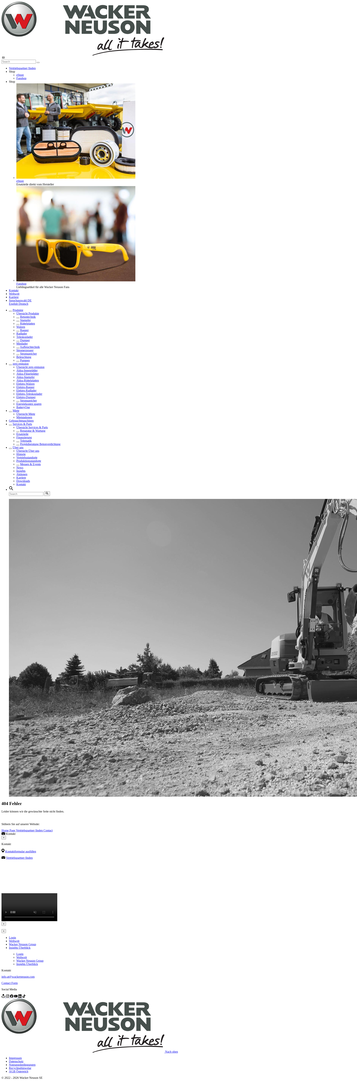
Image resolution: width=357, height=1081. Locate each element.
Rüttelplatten (27, 323)
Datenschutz (16, 1061)
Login (12, 937)
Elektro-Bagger (25, 387)
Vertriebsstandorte (26, 457)
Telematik (26, 440)
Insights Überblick (19, 947)
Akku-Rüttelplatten (27, 380)
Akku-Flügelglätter (27, 373)
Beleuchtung (23, 357)
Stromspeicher (28, 353)
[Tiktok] (24, 996)
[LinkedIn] (20, 996)
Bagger (24, 330)
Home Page (8, 830)
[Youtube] (16, 996)
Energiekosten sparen (28, 403)
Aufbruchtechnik (30, 347)
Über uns (18, 447)
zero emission (21, 363)
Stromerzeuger (24, 350)
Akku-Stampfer (25, 377)
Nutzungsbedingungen (22, 1064)
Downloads (23, 481)
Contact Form (9, 983)
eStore (20, 74)
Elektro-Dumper (26, 397)
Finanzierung (24, 437)
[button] (20, 300)
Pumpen (25, 360)
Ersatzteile (22, 434)
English (14, 303)
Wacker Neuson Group (22, 944)
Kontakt (13, 290)
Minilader (22, 343)
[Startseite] (82, 54)
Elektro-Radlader (26, 390)
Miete (16, 410)
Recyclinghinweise (20, 1068)
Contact (48, 830)
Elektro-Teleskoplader (29, 393)
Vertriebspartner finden (22, 68)
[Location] (3, 996)
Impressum (15, 1058)
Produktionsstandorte (28, 460)
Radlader (21, 333)
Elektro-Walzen (25, 383)
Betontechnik (28, 316)
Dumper (25, 340)
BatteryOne (23, 407)
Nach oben (171, 1051)
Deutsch (23, 303)
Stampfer (25, 320)
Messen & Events (30, 464)
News (19, 467)
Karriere (14, 297)
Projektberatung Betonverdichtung (40, 444)
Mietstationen (24, 417)
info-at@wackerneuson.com (18, 976)
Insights (20, 470)
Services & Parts (22, 424)
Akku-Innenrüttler (27, 370)
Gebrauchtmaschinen (21, 420)
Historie (21, 454)
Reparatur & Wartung (32, 430)
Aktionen (21, 474)
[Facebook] (12, 996)
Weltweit (14, 293)
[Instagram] (8, 996)
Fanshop (21, 78)
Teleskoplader (24, 336)
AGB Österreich (18, 1071)
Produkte (18, 310)
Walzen (20, 326)
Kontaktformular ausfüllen (20, 851)
